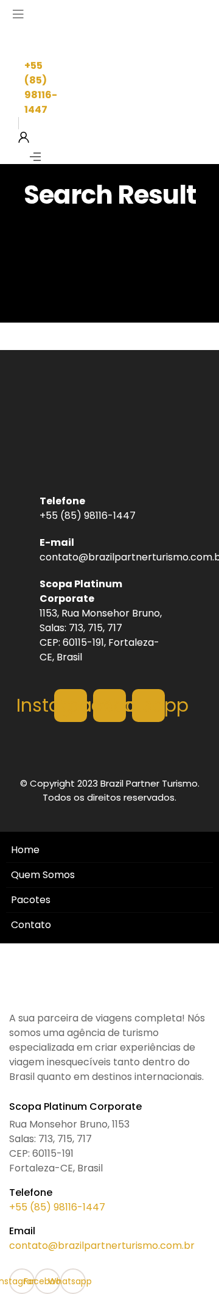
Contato (31, 925)
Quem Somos (43, 875)
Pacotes (30, 900)
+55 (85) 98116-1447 (57, 1207)
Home (25, 850)
